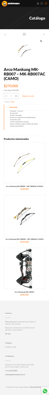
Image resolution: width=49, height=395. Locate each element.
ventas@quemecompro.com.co (15, 374)
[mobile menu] (46, 3)
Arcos (13, 102)
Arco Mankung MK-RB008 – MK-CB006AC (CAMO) (24, 186)
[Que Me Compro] (11, 3)
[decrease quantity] (6, 96)
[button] (41, 41)
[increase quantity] (16, 96)
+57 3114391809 (11, 371)
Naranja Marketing (36, 387)
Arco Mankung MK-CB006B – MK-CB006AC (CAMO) (25, 239)
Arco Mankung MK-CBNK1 (24, 292)
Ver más (7, 334)
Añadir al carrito (28, 96)
